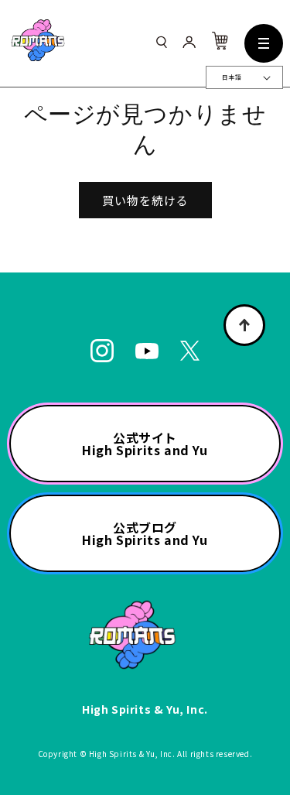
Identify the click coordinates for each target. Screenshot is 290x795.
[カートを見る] (219, 44)
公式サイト (144, 443)
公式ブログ (144, 533)
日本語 (231, 77)
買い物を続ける (145, 200)
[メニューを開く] (263, 43)
